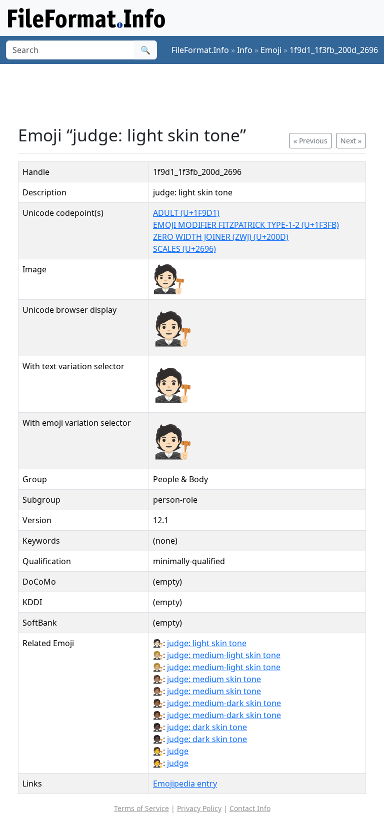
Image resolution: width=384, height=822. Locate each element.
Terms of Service (141, 808)
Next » (351, 140)
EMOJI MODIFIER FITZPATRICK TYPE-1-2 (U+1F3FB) (246, 224)
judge (177, 751)
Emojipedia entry (185, 783)
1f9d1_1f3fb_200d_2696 (334, 49)
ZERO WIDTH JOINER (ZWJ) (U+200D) (220, 236)
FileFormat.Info (200, 49)
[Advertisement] (200, 94)
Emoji (271, 49)
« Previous (311, 140)
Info (244, 49)
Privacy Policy (199, 808)
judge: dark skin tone (207, 727)
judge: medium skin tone (214, 679)
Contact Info (250, 808)
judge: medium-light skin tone (223, 655)
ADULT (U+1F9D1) (186, 212)
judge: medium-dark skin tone (224, 703)
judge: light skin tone (206, 643)
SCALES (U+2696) (184, 248)
